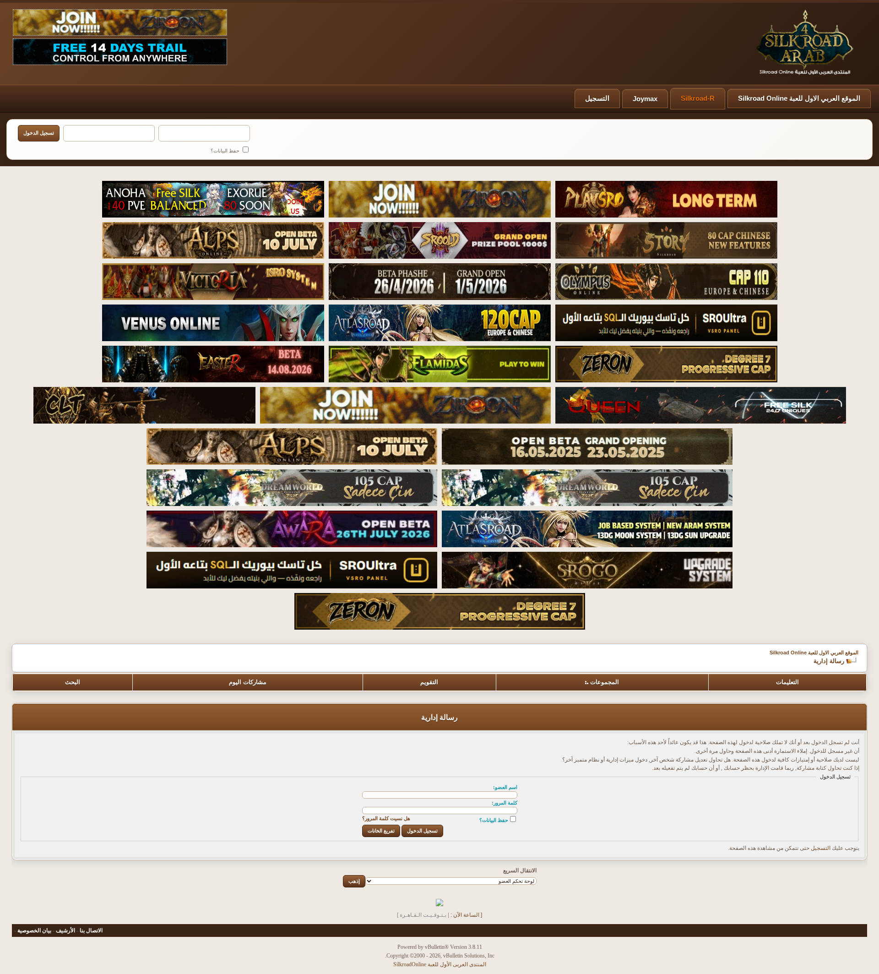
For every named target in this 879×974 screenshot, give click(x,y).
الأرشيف (65, 930)
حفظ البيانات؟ (226, 150)
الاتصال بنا (91, 930)
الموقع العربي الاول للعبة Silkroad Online (799, 98)
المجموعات (604, 682)
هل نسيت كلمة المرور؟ (386, 818)
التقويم (429, 682)
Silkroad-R (698, 98)
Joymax (645, 99)
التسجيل (597, 98)
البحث (72, 682)
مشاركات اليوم (247, 682)
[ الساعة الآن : (466, 915)
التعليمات (787, 682)
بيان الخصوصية (34, 930)
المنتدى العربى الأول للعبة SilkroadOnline (439, 964)
